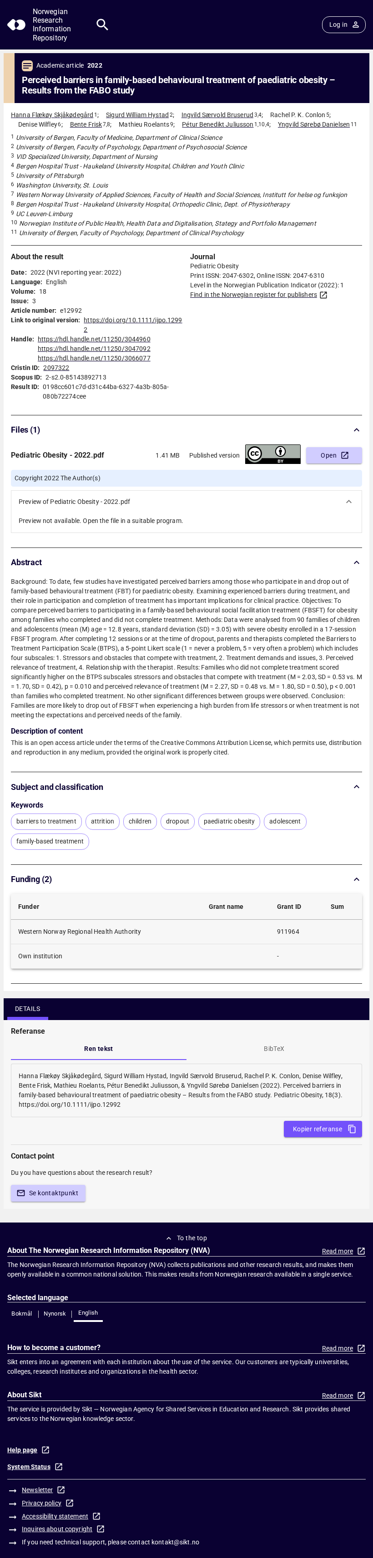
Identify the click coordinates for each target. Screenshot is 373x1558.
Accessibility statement (55, 1516)
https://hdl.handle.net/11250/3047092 (94, 348)
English (88, 1312)
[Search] (102, 24)
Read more (337, 1251)
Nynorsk (55, 1313)
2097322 (56, 367)
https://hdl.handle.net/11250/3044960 (94, 339)
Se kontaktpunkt (53, 1193)
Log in (338, 24)
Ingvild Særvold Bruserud (217, 114)
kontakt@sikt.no (175, 1542)
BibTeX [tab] (274, 1048)
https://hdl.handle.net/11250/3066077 (94, 358)
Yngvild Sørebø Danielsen (314, 124)
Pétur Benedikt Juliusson (217, 124)
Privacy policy (41, 1503)
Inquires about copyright (57, 1529)
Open (329, 455)
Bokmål (21, 1313)
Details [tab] (27, 1008)
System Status (28, 1466)
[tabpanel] (186, 1090)
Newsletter (37, 1490)
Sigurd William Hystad (137, 114)
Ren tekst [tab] (98, 1048)
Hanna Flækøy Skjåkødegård (52, 114)
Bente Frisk (86, 124)
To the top (192, 1238)
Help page (22, 1450)
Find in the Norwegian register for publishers (253, 294)
